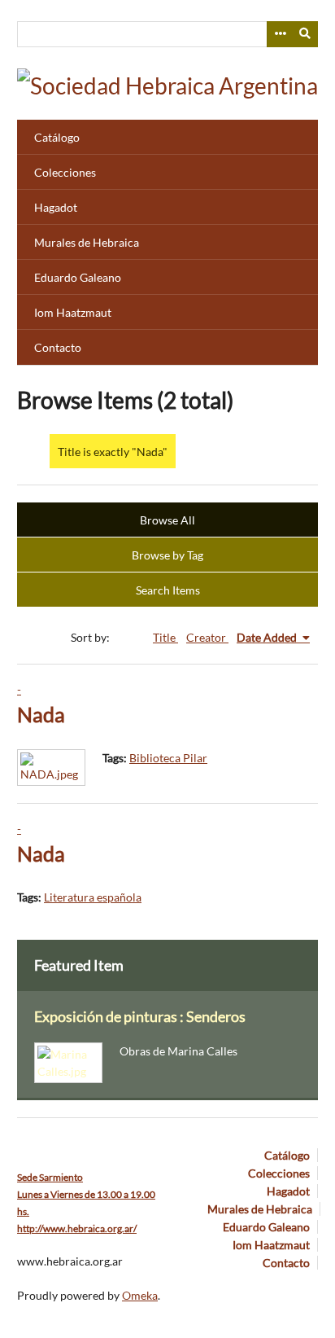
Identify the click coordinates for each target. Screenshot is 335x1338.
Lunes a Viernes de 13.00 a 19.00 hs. (86, 1194)
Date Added (268, 637)
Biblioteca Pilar (168, 758)
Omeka (140, 1295)
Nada (41, 714)
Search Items (168, 590)
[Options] (280, 34)
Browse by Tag (167, 555)
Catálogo (57, 137)
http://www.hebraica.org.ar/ (77, 1228)
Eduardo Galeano (77, 277)
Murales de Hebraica (86, 242)
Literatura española (92, 897)
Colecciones (65, 172)
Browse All (167, 520)
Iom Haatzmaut (72, 312)
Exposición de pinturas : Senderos (140, 1016)
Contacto (57, 347)
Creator (207, 637)
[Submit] (306, 34)
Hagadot (55, 207)
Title (165, 637)
